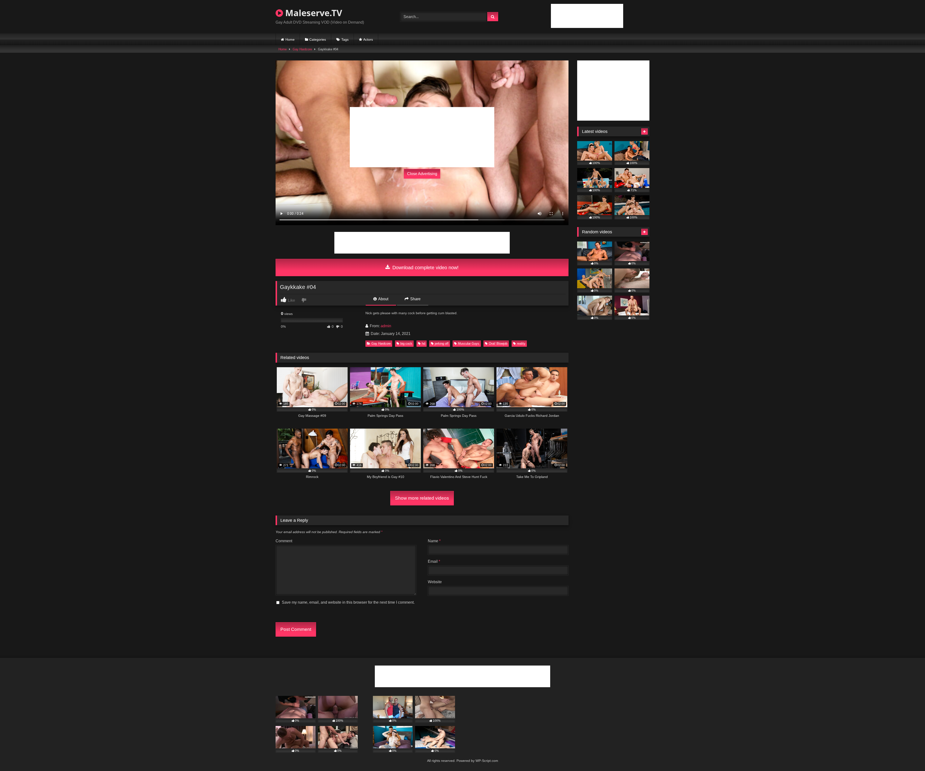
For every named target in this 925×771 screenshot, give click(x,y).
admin (386, 326)
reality (521, 343)
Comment (284, 541)
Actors (368, 39)
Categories (317, 39)
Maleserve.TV (312, 13)
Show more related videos (422, 498)
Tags (345, 39)
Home (290, 39)
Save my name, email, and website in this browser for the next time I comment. (348, 602)
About (382, 299)
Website (435, 582)
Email (434, 561)
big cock (406, 343)
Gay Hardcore (302, 49)
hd (423, 343)
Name (434, 541)
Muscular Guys (468, 343)
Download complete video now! (425, 267)
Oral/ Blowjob (498, 343)
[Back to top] (910, 756)
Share (415, 299)
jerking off (442, 343)
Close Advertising (422, 174)
